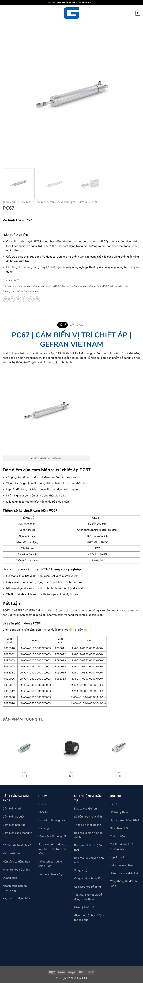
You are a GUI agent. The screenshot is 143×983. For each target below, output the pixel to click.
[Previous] (2, 755)
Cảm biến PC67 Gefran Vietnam (23, 286)
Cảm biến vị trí (44, 202)
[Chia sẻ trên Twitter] (18, 299)
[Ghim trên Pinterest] (31, 299)
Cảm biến (26, 202)
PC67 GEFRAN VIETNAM (116, 286)
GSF (71, 776)
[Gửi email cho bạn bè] (25, 299)
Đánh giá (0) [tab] (77, 324)
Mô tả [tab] (62, 324)
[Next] (140, 755)
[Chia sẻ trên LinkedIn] (37, 299)
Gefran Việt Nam (70, 286)
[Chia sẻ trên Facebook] (12, 299)
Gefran (19, 291)
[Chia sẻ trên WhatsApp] (6, 299)
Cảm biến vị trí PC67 (50, 286)
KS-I (24, 776)
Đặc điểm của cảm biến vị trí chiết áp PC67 (47, 470)
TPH (118, 776)
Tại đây (78, 630)
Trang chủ (10, 202)
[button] (5, 13)
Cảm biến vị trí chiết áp (72, 202)
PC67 (94, 202)
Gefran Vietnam (87, 286)
